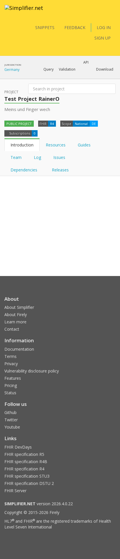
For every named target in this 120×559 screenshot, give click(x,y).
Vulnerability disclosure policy (31, 371)
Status (10, 392)
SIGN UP (102, 38)
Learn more (15, 322)
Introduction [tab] (21, 145)
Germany (12, 69)
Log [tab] (37, 157)
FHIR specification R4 (24, 469)
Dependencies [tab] (24, 170)
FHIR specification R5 (24, 454)
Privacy (11, 363)
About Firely (15, 314)
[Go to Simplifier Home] (24, 11)
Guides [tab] (84, 145)
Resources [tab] (56, 145)
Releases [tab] (60, 170)
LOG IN (104, 27)
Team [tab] (16, 157)
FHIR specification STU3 (27, 476)
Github (10, 412)
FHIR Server (15, 490)
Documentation (19, 349)
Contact (11, 329)
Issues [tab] (59, 157)
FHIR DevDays (18, 447)
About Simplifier (19, 307)
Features (12, 378)
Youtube (12, 427)
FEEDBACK (74, 27)
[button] (48, 69)
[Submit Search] (111, 89)
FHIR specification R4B (25, 461)
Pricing (10, 385)
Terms (10, 356)
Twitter (11, 419)
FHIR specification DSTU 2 (29, 483)
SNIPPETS (44, 27)
